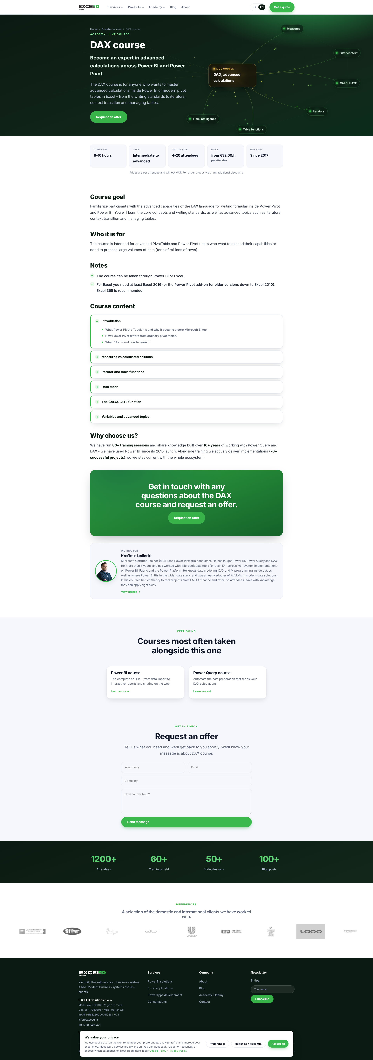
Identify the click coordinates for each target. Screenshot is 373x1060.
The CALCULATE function (121, 402)
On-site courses (111, 29)
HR (254, 7)
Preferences (218, 1043)
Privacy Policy (177, 1050)
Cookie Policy (157, 1050)
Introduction (111, 321)
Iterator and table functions (123, 372)
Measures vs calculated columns (127, 357)
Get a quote (282, 7)
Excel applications (160, 988)
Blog (202, 988)
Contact (204, 1001)
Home (94, 29)
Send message (138, 822)
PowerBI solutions (160, 981)
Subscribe (262, 999)
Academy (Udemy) (211, 995)
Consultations (157, 1001)
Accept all (278, 1043)
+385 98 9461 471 (89, 1025)
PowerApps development (165, 995)
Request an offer (108, 117)
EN (262, 7)
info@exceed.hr (88, 1019)
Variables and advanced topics (125, 416)
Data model (110, 387)
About (203, 981)
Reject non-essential (248, 1043)
